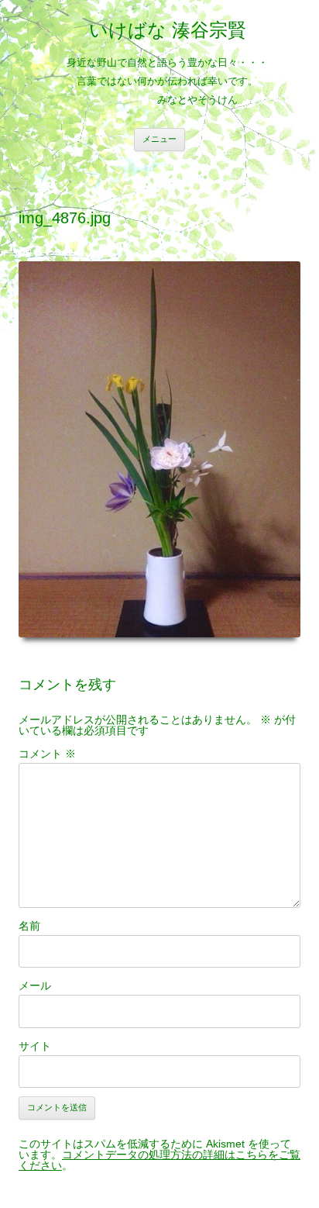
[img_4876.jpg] (159, 449)
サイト (35, 1046)
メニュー (159, 138)
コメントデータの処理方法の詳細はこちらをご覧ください (159, 1160)
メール (35, 985)
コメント (47, 753)
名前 (29, 926)
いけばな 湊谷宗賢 (167, 29)
